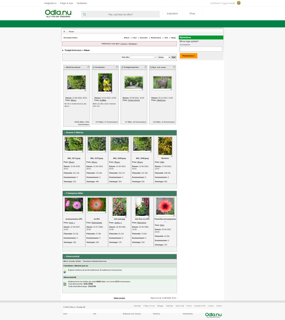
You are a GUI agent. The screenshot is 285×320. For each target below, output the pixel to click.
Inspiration (172, 13)
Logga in (124, 44)
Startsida (137, 306)
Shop (192, 13)
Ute (94, 314)
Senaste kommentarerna (95, 261)
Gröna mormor (134, 100)
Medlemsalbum (73, 67)
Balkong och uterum (132, 314)
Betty (162, 225)
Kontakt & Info (200, 306)
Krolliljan (103, 100)
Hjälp (173, 38)
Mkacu (73, 100)
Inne (65, 314)
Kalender (144, 38)
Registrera (133, 44)
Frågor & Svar (66, 3)
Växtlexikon (82, 3)
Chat (135, 38)
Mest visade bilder (72, 261)
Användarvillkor (70, 38)
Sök (166, 38)
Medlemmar (156, 38)
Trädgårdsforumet (72, 50)
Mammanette (97, 223)
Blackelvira (141, 223)
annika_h (118, 223)
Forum (189, 306)
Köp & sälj (180, 306)
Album (126, 38)
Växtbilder (100, 67)
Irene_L (72, 223)
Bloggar (160, 306)
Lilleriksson (161, 100)
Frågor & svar (149, 306)
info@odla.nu (50, 3)
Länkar (211, 306)
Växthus (156, 314)
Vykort (219, 306)
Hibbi (162, 162)
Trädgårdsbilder (131, 67)
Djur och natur (159, 67)
